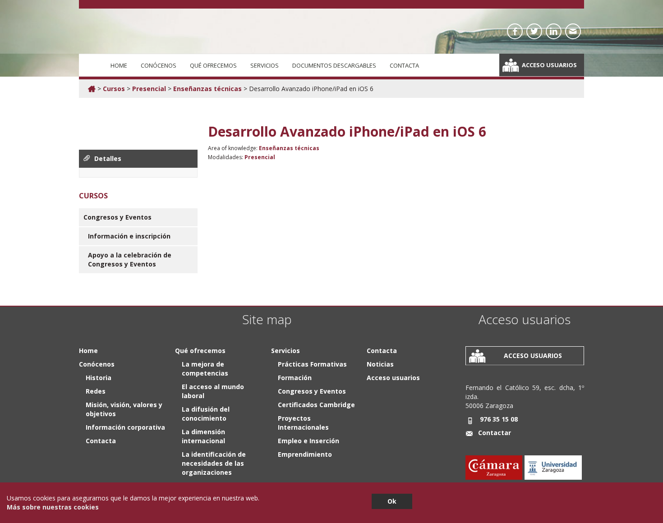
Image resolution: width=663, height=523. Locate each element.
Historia (98, 377)
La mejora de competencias (205, 368)
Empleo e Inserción (308, 440)
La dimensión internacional (203, 436)
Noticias (380, 364)
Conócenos (158, 65)
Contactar (494, 432)
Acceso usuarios (549, 65)
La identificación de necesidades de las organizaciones (214, 463)
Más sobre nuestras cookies (53, 507)
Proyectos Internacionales (303, 422)
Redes (96, 391)
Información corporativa (125, 427)
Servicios (264, 65)
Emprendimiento (305, 454)
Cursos (114, 88)
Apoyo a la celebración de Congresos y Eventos (129, 259)
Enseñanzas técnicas (207, 88)
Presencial (149, 88)
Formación (295, 377)
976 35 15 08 (499, 419)
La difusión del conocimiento (206, 413)
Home (118, 65)
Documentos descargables (334, 65)
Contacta (404, 65)
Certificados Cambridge (316, 404)
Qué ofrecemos (213, 65)
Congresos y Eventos (117, 217)
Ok (391, 501)
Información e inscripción (129, 236)
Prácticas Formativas (312, 364)
